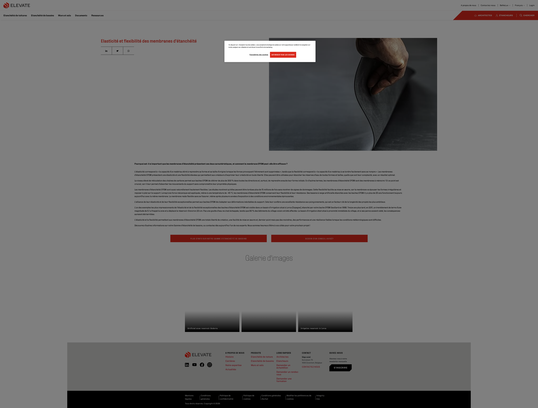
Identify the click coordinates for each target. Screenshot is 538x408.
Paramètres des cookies (259, 54)
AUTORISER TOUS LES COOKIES (283, 55)
